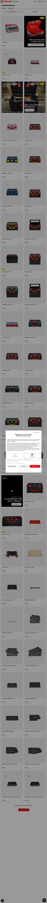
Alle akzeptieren (35, 466)
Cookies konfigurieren (12, 466)
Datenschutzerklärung (20, 463)
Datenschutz (21, 470)
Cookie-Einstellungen (26, 459)
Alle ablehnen (23, 466)
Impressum (26, 470)
